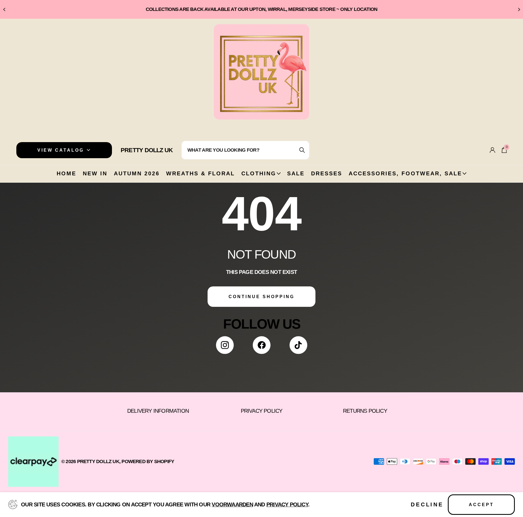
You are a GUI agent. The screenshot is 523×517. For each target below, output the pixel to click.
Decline (427, 504)
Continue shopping (261, 296)
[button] (4, 9)
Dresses (326, 173)
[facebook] (261, 345)
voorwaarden (232, 504)
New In (95, 173)
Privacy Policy (261, 411)
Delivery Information (158, 411)
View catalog (61, 150)
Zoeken (301, 150)
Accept (481, 504)
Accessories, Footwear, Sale (405, 173)
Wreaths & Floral (200, 173)
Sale (296, 173)
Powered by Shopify (147, 461)
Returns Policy (365, 411)
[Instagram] (225, 345)
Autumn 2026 (137, 173)
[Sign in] (492, 150)
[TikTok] (298, 345)
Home (66, 173)
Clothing (258, 173)
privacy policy (287, 504)
